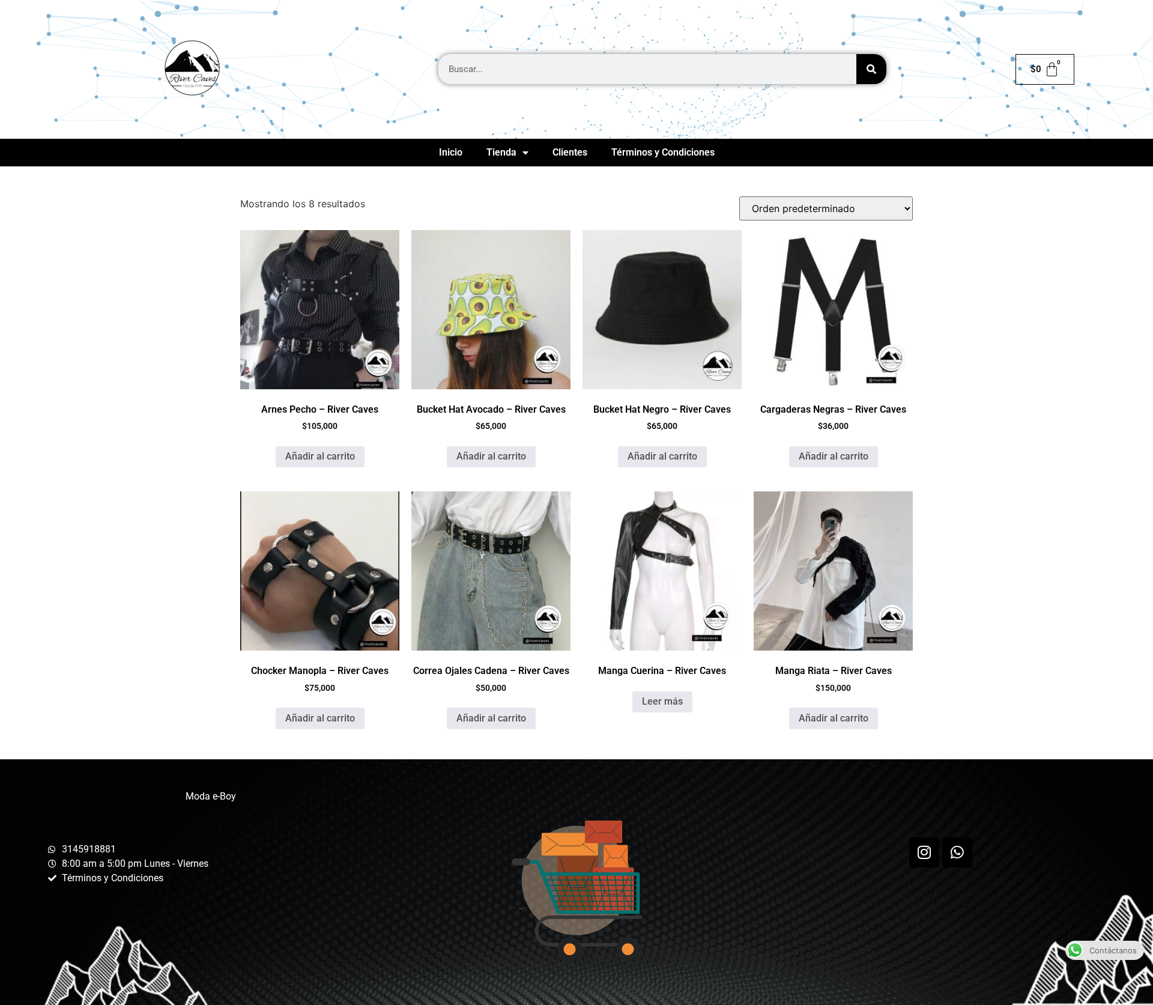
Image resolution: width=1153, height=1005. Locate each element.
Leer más (662, 701)
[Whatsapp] (957, 852)
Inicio (450, 152)
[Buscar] (871, 69)
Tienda (501, 152)
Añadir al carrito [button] (320, 456)
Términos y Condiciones (663, 152)
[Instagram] (924, 852)
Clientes (569, 152)
